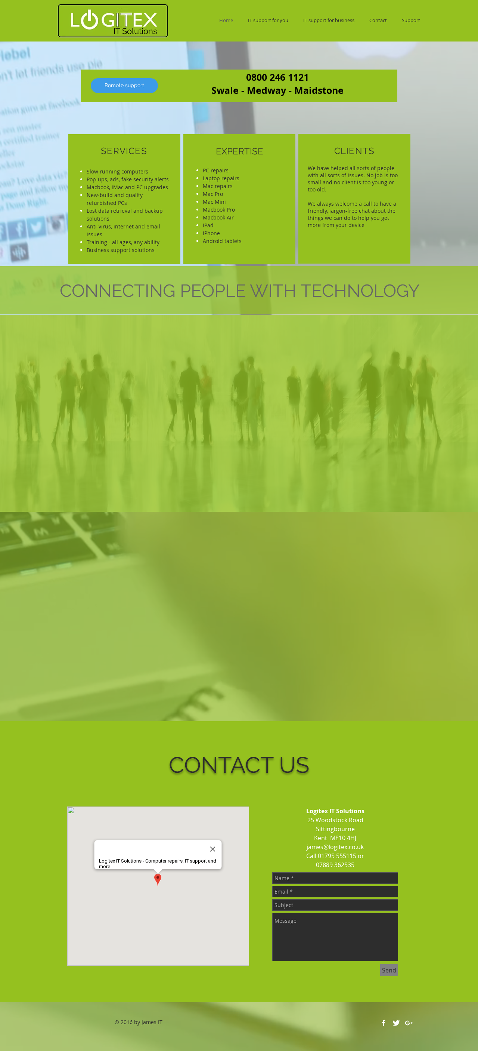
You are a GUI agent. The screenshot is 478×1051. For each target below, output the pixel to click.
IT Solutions (135, 31)
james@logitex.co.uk (335, 847)
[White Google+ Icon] (409, 1023)
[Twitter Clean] (396, 1023)
